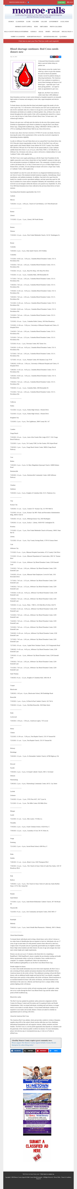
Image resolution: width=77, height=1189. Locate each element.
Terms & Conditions (66, 1177)
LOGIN (70, 2)
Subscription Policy (34, 36)
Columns (35, 21)
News (36, 26)
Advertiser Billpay (51, 36)
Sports (47, 31)
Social (41, 31)
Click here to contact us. (47, 1174)
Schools (34, 31)
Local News (64, 21)
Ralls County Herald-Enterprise (16, 31)
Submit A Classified (18, 36)
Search (63, 36)
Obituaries (44, 26)
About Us (38, 1178)
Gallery (44, 21)
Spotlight (56, 31)
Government (53, 21)
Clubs (28, 21)
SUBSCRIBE (61, 2)
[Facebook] (28, 2)
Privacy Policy (57, 1177)
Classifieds (20, 21)
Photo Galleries (56, 26)
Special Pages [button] (67, 31)
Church (11, 21)
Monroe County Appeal (23, 26)
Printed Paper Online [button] (17, 2)
